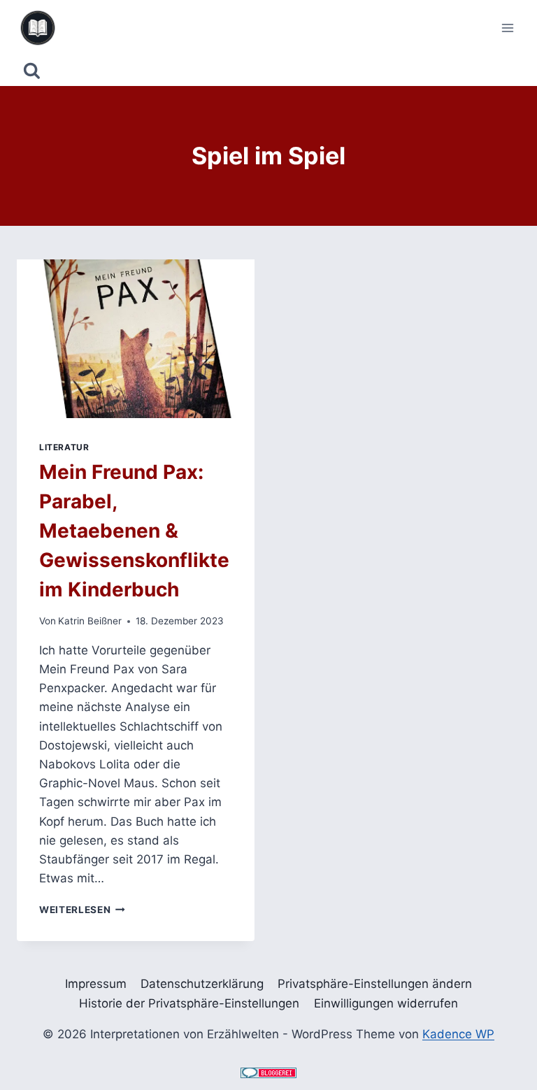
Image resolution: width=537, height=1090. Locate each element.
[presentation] (136, 338)
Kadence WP (458, 1034)
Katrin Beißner (90, 620)
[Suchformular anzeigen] (32, 71)
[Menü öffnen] (507, 27)
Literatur (64, 447)
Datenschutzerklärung (202, 984)
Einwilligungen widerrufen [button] (386, 1003)
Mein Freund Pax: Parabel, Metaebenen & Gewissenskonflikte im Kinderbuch (134, 530)
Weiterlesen (82, 909)
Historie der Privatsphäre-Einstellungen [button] (189, 1003)
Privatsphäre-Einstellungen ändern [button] (375, 984)
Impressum (96, 984)
